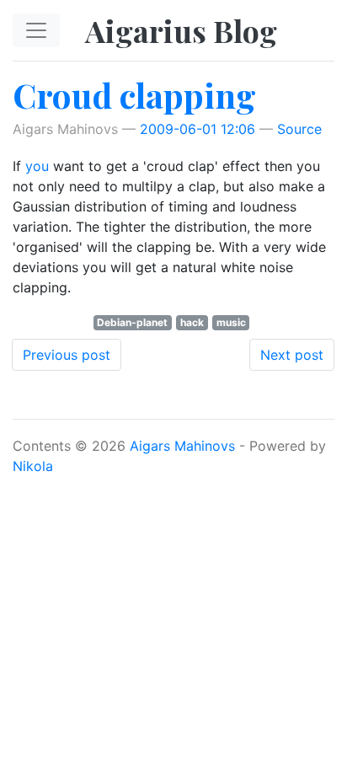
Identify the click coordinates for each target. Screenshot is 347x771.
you (37, 166)
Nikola (33, 466)
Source (299, 128)
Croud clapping (134, 94)
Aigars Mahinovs (182, 445)
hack (192, 322)
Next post (291, 354)
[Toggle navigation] (36, 30)
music (231, 322)
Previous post (66, 354)
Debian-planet (132, 322)
